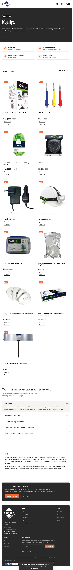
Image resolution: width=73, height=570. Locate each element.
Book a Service (8, 544)
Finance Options (61, 517)
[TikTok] (34, 551)
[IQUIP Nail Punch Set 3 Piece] (53, 95)
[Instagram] (26, 551)
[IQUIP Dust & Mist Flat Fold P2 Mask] (18, 95)
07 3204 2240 (7, 527)
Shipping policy (51, 557)
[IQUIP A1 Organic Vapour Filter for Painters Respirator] (53, 245)
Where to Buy (7, 546)
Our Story (59, 511)
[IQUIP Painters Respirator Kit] (18, 245)
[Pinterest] (38, 551)
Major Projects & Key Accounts (30, 526)
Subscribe (49, 546)
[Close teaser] (53, 562)
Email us (26, 496)
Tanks (23, 511)
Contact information (10, 560)
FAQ (58, 514)
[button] (3, 4)
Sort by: (8, 71)
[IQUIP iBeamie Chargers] (18, 195)
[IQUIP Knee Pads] (53, 145)
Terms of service (41, 557)
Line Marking (25, 517)
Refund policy (23, 557)
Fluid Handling (25, 514)
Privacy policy (32, 557)
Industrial (24, 520)
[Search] (57, 4)
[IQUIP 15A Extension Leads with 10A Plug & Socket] (18, 145)
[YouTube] (30, 551)
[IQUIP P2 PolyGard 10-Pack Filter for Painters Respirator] (18, 295)
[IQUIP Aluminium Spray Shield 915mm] (18, 345)
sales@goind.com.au (9, 529)
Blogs (58, 520)
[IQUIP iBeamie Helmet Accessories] (53, 195)
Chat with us (12, 496)
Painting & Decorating (27, 523)
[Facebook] (23, 551)
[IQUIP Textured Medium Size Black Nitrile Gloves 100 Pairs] (53, 295)
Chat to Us (6, 541)
